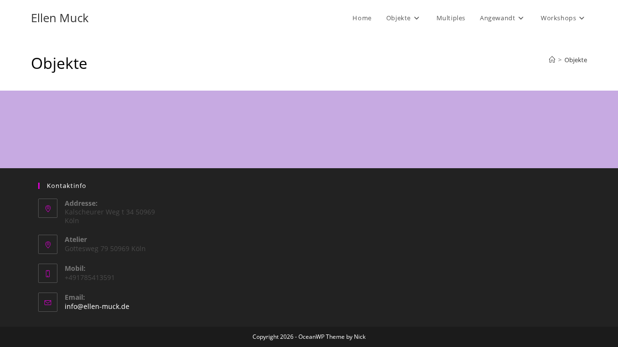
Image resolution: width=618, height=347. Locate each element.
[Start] (552, 59)
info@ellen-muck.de (97, 306)
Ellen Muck (60, 18)
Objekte (575, 59)
